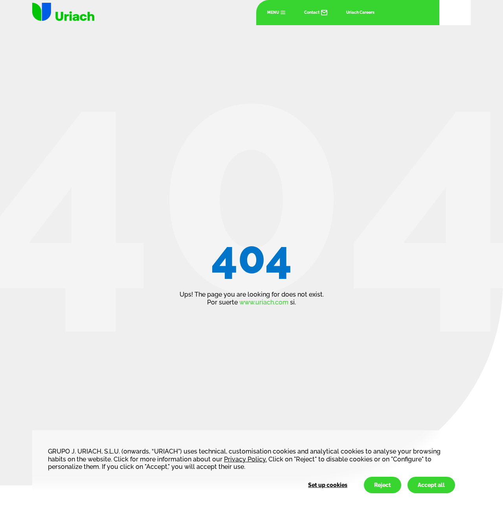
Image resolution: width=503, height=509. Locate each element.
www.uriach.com (263, 302)
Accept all (431, 485)
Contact (311, 12)
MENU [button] (273, 12)
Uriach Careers (360, 12)
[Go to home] (63, 12)
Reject (382, 485)
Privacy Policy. (245, 459)
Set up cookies (327, 485)
